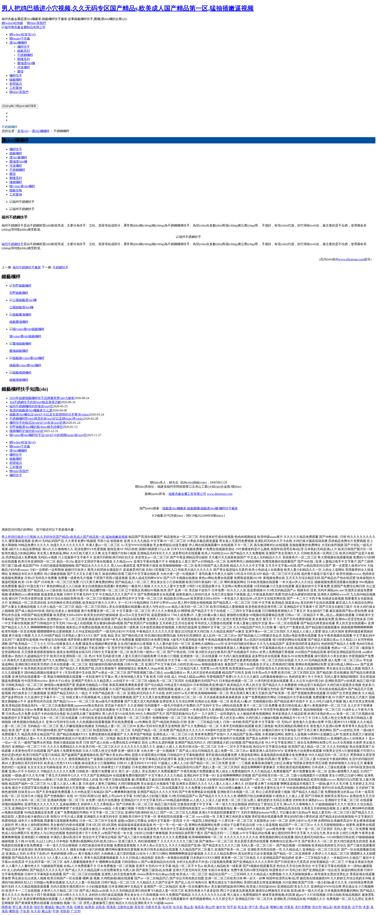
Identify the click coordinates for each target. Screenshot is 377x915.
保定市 (38, 907)
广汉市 (75, 911)
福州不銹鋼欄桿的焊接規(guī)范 (31, 406)
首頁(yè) (22, 131)
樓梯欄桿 (15, 182)
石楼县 (78, 907)
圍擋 (20, 71)
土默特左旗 (125, 907)
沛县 (69, 907)
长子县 (35, 911)
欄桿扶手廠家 (228, 508)
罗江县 (17, 907)
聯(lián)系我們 (36, 23)
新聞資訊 (15, 83)
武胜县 (100, 907)
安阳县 (65, 911)
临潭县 (89, 907)
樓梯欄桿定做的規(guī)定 (26, 431)
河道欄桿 (23, 67)
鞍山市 (210, 907)
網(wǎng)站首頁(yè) (22, 34)
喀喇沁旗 (276, 907)
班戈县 (242, 907)
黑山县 (264, 907)
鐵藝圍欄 (193, 508)
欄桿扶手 (23, 46)
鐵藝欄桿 (15, 79)
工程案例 (15, 88)
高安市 (139, 907)
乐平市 (356, 907)
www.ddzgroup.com (351, 259)
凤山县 (188, 907)
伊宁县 (253, 907)
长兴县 (177, 907)
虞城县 (49, 907)
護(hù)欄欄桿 (18, 42)
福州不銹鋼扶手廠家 (27, 267)
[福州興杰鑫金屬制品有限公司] (24, 27)
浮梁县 (289, 907)
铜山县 (327, 907)
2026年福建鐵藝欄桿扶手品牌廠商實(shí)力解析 (42, 398)
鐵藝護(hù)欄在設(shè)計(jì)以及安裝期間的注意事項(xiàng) (49, 414)
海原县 (199, 907)
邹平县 (231, 907)
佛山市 (60, 907)
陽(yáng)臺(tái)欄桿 (22, 186)
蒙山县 (46, 911)
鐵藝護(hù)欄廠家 (174, 508)
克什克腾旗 (303, 907)
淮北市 (316, 907)
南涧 (337, 907)
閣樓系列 (23, 59)
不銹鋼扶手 (60, 267)
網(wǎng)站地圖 (12, 23)
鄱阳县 (14, 911)
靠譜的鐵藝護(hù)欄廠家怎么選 (30, 410)
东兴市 (167, 907)
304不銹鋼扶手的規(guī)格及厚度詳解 (35, 402)
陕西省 (6, 907)
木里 (366, 907)
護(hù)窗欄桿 (18, 157)
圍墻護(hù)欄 (26, 63)
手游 (55, 911)
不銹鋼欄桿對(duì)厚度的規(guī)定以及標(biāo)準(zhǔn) (46, 418)
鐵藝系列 (23, 51)
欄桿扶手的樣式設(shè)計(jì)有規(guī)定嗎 (37, 422)
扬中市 (221, 907)
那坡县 (346, 907)
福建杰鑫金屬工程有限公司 (187, 494)
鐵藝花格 (15, 190)
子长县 (24, 911)
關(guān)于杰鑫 (19, 38)
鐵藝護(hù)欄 (209, 508)
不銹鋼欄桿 (25, 55)
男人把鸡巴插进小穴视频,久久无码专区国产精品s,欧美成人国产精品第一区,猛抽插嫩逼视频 (128, 8)
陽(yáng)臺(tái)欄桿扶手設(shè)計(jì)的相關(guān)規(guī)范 (48, 435)
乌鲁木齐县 (153, 907)
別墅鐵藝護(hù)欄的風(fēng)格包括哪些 (36, 427)
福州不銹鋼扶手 (13, 244)
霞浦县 (111, 907)
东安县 (28, 907)
